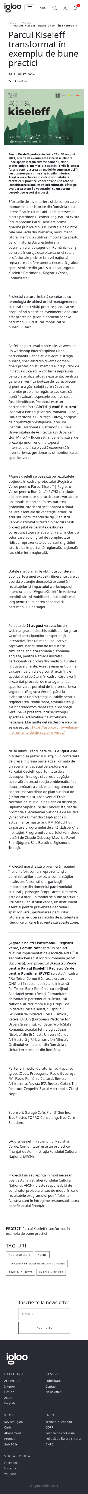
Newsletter (53, 1392)
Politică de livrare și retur (63, 1439)
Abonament (12, 1433)
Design (9, 1392)
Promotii (10, 1439)
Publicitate (53, 1381)
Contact (50, 1386)
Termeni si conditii (58, 1422)
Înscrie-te (44, 1328)
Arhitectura (12, 1381)
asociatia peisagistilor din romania (37, 1263)
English (9, 1403)
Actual (26, 22)
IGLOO (13, 22)
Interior (9, 1386)
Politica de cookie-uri (60, 1433)
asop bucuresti (20, 1272)
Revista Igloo (13, 1422)
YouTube (10, 1474)
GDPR (49, 1427)
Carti (7, 1427)
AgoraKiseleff (20, 1254)
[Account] (65, 8)
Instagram (11, 1468)
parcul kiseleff (51, 1272)
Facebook (11, 1463)
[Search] (55, 8)
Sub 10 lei (11, 1444)
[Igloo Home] (12, 8)
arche (42, 1254)
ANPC (49, 1444)
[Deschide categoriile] (29, 7)
